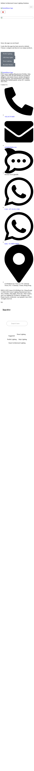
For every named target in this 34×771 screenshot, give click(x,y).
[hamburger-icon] (31, 7)
